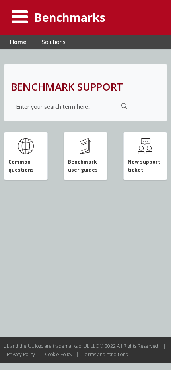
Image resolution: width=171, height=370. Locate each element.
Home (18, 42)
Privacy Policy (21, 354)
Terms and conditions (105, 354)
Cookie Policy (59, 354)
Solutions (54, 42)
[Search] (124, 107)
